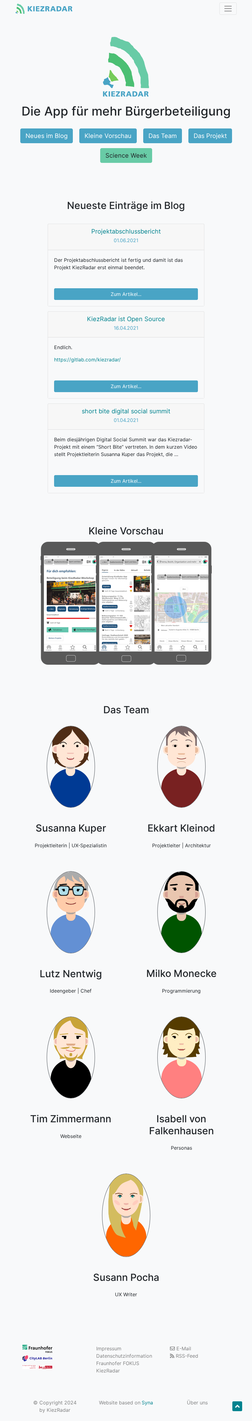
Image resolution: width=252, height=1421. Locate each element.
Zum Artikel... (126, 294)
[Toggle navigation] (228, 8)
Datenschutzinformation (124, 1356)
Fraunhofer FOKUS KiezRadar (117, 1367)
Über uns (197, 1402)
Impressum (108, 1348)
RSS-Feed (186, 1356)
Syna (147, 1402)
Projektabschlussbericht (126, 231)
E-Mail (183, 1348)
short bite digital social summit (126, 411)
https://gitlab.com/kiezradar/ (87, 359)
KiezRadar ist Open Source (126, 319)
